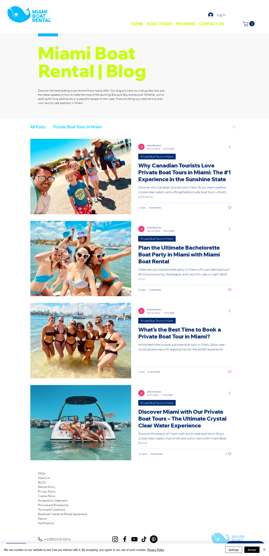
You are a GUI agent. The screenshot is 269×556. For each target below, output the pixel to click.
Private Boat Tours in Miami (77, 126)
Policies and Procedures (53, 505)
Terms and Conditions (51, 509)
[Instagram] (115, 539)
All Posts (37, 126)
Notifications (46, 523)
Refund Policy (46, 487)
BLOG (42, 482)
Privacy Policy (47, 491)
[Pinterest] (154, 539)
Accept (252, 550)
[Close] (264, 550)
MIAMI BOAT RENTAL (41, 16)
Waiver (42, 518)
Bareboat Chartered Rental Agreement (62, 514)
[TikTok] (144, 539)
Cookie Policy (46, 496)
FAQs (41, 473)
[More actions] (231, 146)
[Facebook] (125, 539)
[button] (249, 23)
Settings (234, 550)
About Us (44, 478)
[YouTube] (134, 539)
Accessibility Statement (52, 500)
